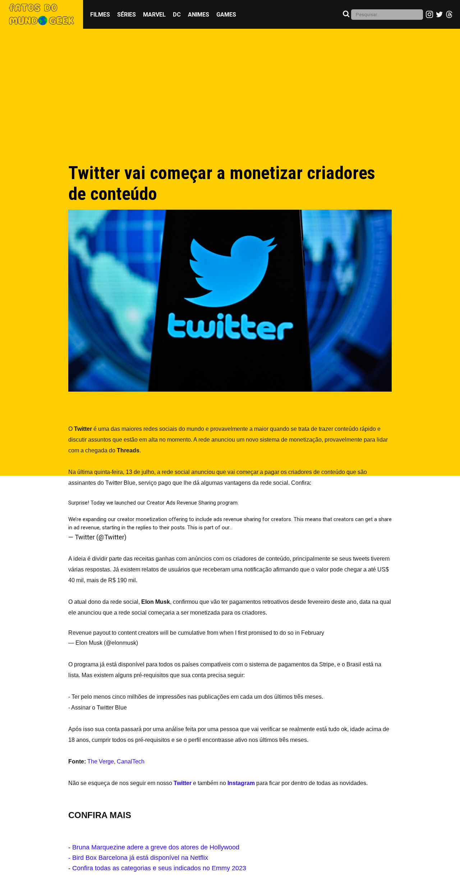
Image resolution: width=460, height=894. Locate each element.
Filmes (100, 14)
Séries (126, 14)
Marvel (154, 14)
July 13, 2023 (146, 537)
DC (177, 14)
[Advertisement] (230, 103)
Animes (198, 14)
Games (226, 14)
